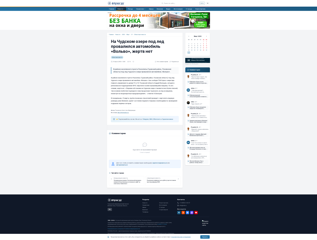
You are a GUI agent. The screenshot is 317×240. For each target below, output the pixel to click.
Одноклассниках (167, 119)
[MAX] (191, 212)
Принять (205, 237)
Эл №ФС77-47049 (162, 224)
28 (200, 50)
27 (197, 50)
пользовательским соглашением (181, 237)
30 (206, 50)
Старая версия (163, 209)
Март (128, 34)
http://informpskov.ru (123, 112)
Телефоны (145, 212)
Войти (202, 3)
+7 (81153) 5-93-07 (185, 203)
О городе (162, 207)
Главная (111, 34)
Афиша (144, 207)
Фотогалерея (163, 205)
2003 (123, 34)
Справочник (145, 205)
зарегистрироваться (159, 163)
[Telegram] (187, 212)
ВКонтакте (156, 119)
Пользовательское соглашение (115, 228)
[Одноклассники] (183, 212)
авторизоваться (122, 165)
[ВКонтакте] (179, 212)
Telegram (146, 119)
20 (197, 47)
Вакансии (145, 209)
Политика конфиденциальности (132, 228)
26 (194, 50)
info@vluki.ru (183, 205)
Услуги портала (163, 203)
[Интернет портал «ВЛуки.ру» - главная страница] (116, 3)
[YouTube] (196, 212)
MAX (151, 119)
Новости (117, 34)
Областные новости (140, 34)
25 (191, 50)
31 (131, 34)
